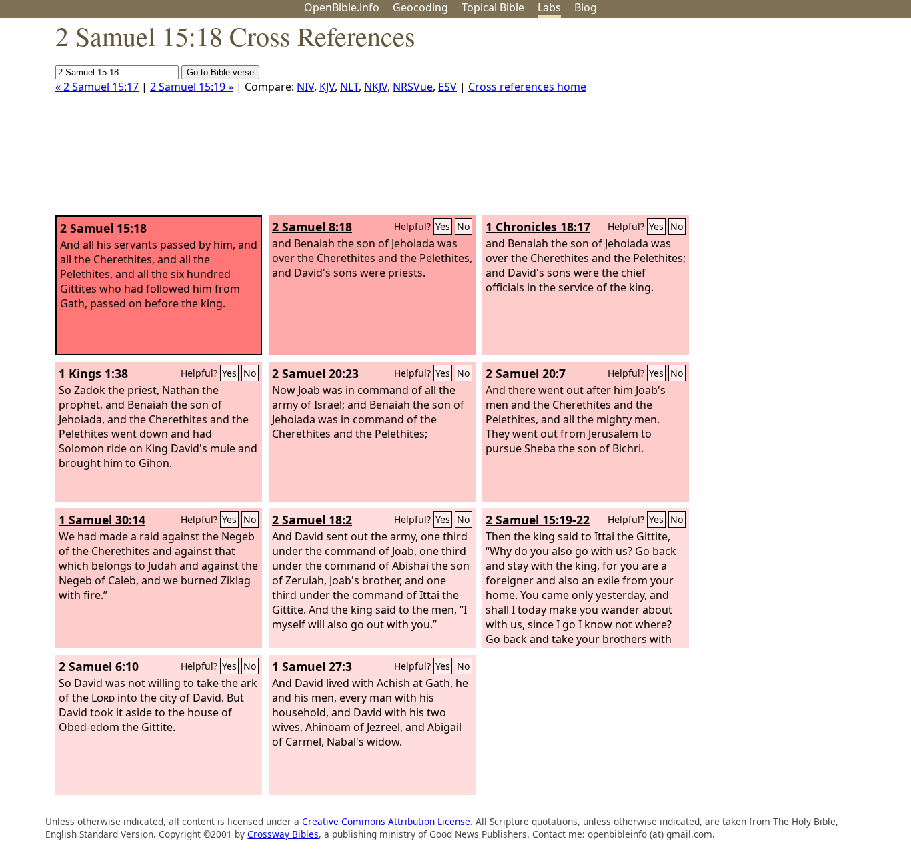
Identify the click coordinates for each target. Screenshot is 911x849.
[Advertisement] (776, 122)
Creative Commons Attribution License (386, 821)
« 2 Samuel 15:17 (97, 86)
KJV (327, 86)
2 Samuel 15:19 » (191, 86)
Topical (493, 7)
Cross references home (527, 86)
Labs (549, 7)
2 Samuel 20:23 (315, 373)
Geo (420, 7)
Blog (585, 7)
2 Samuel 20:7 (526, 373)
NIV (305, 86)
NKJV (375, 86)
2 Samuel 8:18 (312, 227)
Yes (442, 226)
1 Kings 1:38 (93, 373)
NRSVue (413, 86)
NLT (349, 86)
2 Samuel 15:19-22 (538, 520)
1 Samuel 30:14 (102, 520)
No (463, 226)
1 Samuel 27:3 (312, 666)
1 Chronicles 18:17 (538, 227)
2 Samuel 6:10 (99, 666)
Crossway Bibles (283, 834)
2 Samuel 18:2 (312, 520)
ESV (447, 86)
